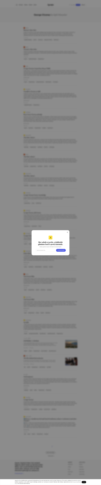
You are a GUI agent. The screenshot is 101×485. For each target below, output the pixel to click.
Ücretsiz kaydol (61, 250)
